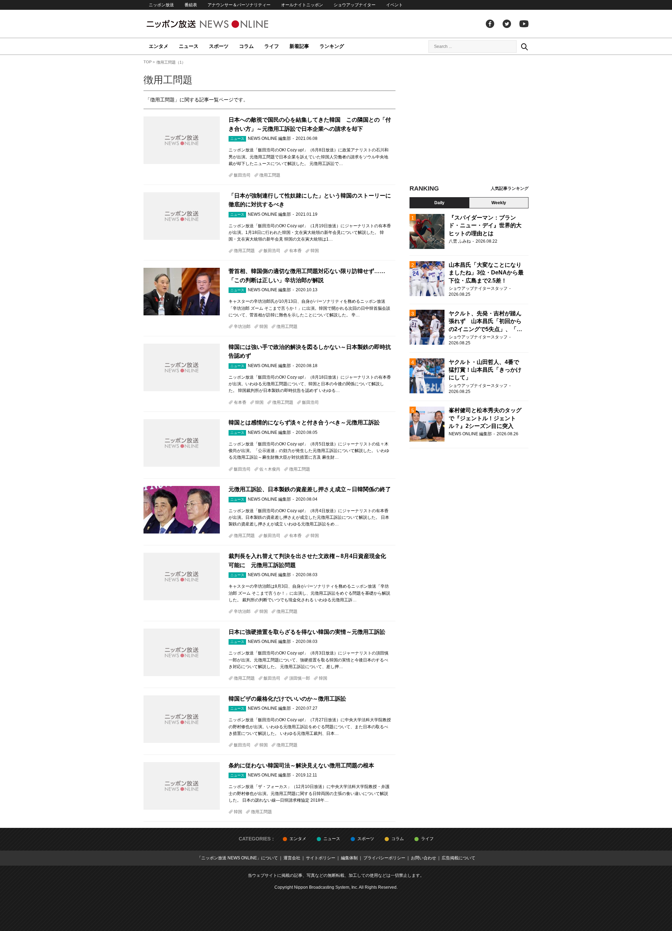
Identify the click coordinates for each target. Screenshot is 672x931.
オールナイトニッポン (302, 4)
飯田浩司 (242, 175)
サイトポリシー (320, 857)
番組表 (190, 4)
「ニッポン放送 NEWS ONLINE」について (237, 857)
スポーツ (219, 46)
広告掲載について (458, 857)
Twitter (507, 24)
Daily (439, 202)
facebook (490, 24)
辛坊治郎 (242, 326)
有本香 (295, 250)
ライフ (271, 46)
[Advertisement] (469, 122)
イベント (394, 4)
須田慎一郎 (299, 678)
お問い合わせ (423, 857)
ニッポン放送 (161, 4)
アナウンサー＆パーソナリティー (239, 4)
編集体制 (349, 857)
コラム (246, 46)
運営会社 (292, 857)
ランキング (332, 46)
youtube (523, 24)
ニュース (188, 46)
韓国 (314, 250)
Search (524, 46)
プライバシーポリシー (384, 857)
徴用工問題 (269, 175)
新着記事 (299, 46)
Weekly (498, 202)
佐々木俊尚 (269, 469)
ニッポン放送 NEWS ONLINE (220, 24)
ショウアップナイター (355, 4)
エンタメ (158, 46)
